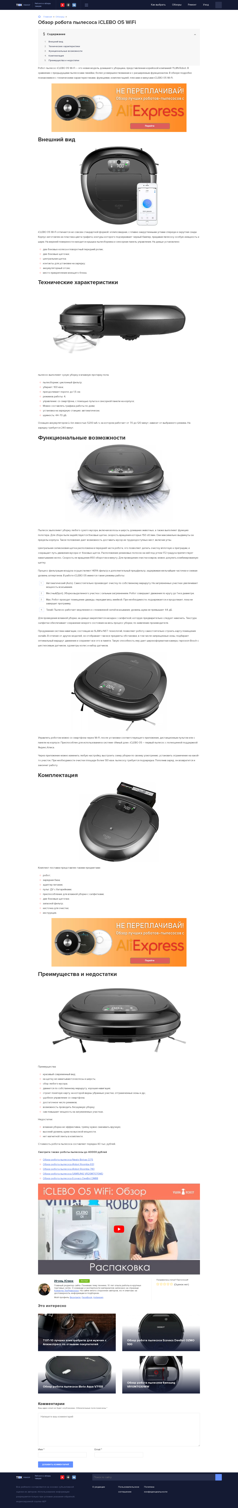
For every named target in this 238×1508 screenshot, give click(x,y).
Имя (41, 1449)
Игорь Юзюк (64, 1281)
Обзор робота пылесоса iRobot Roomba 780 (69, 1169)
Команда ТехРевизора (66, 1290)
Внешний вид (56, 41)
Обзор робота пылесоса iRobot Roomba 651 (68, 1164)
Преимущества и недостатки (64, 60)
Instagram (98, 1297)
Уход (206, 4)
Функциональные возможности (65, 51)
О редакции (98, 1487)
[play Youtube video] (119, 1229)
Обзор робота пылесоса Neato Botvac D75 (68, 1159)
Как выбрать (158, 4)
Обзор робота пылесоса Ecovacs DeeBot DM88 (70, 1178)
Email (98, 1449)
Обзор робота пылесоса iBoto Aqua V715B (73, 1386)
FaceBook (87, 1297)
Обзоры (176, 4)
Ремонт (192, 4)
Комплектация (56, 55)
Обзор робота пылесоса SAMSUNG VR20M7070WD (73, 1173)
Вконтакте (75, 1297)
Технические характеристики (64, 46)
